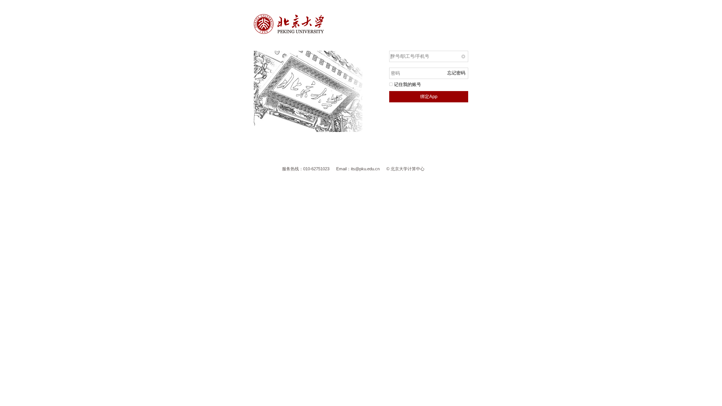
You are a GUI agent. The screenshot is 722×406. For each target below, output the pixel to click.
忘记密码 (456, 72)
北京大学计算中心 (407, 168)
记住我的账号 (407, 84)
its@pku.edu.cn (365, 168)
